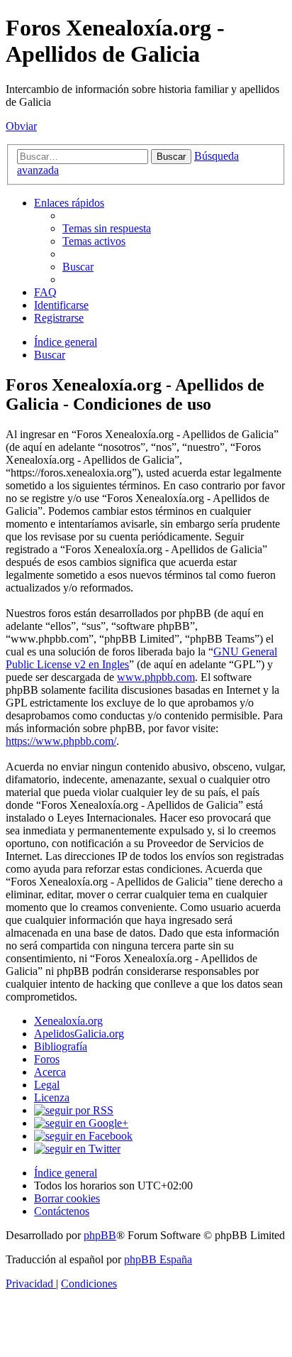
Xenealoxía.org (68, 1021)
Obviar (21, 126)
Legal (47, 1085)
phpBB (100, 1235)
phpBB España (158, 1259)
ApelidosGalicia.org (79, 1034)
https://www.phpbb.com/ (61, 741)
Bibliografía (60, 1046)
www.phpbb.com (156, 677)
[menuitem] (106, 228)
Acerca (50, 1072)
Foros (47, 1059)
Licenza (51, 1097)
